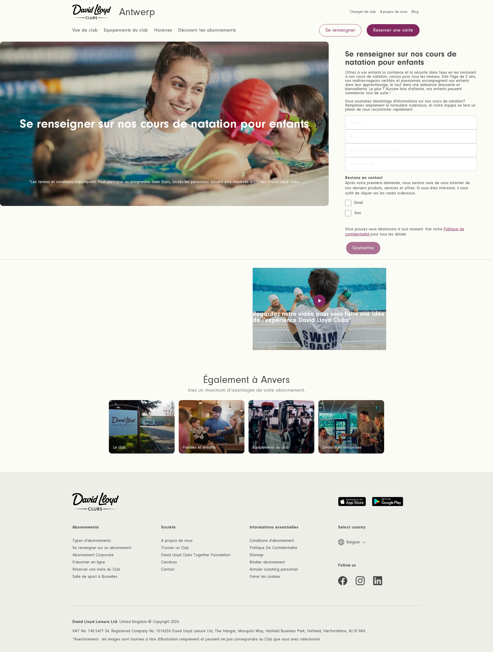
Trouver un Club (175, 547)
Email (358, 202)
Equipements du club (126, 30)
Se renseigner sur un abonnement (101, 547)
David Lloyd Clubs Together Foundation (195, 555)
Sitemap (256, 555)
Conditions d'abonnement (272, 540)
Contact (168, 569)
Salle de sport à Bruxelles (94, 576)
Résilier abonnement (267, 562)
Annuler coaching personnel (274, 569)
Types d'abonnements (91, 540)
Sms (357, 213)
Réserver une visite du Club (96, 569)
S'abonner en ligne (88, 562)
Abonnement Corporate (93, 555)
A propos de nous (177, 540)
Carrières (169, 562)
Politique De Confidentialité (273, 547)
